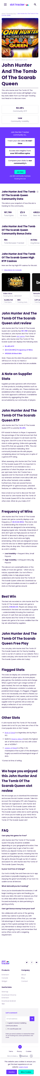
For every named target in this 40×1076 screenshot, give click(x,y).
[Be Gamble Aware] (12, 1056)
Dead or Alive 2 (17, 739)
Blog (23, 978)
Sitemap (5, 992)
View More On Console (13, 270)
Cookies (28, 1051)
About (23, 975)
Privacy (19, 1051)
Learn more (23, 1067)
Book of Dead (10, 733)
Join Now (20, 172)
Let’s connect (11, 1013)
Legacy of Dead (11, 748)
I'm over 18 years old (14, 1029)
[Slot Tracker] (19, 4)
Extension (5, 975)
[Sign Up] (32, 1018)
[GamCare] (23, 1056)
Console (5, 978)
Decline (12, 1072)
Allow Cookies (26, 1072)
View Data (16, 282)
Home (3, 13)
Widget (4, 981)
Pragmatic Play (11, 13)
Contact (24, 981)
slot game (21, 336)
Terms (11, 1051)
